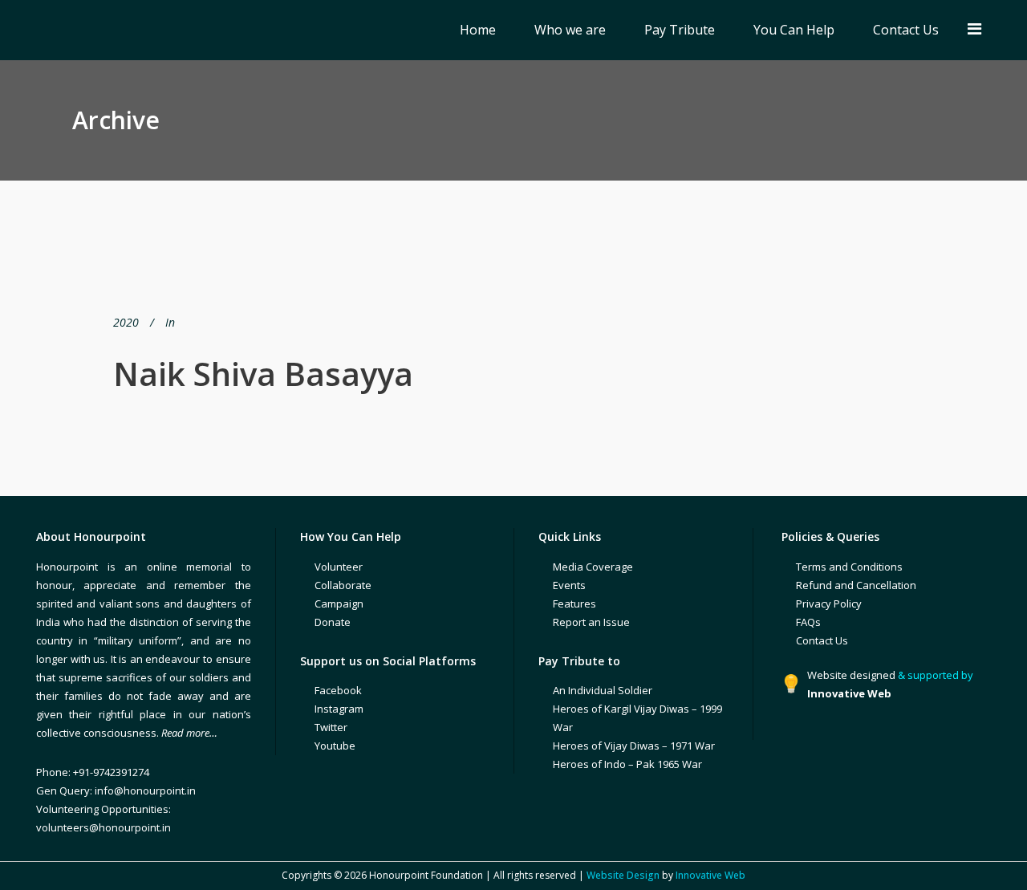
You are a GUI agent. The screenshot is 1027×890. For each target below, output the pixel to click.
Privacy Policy (829, 603)
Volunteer (339, 566)
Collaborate (343, 585)
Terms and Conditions (849, 566)
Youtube (335, 745)
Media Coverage (593, 566)
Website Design (623, 875)
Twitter (331, 727)
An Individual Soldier (602, 690)
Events (569, 585)
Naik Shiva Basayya (263, 374)
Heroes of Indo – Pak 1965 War (627, 764)
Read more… (189, 732)
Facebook (338, 690)
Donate (333, 622)
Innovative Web (710, 875)
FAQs (808, 622)
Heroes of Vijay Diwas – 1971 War (634, 745)
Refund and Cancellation (856, 585)
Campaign (339, 603)
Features (574, 603)
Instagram (339, 708)
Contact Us (822, 640)
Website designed (851, 675)
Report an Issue (591, 622)
